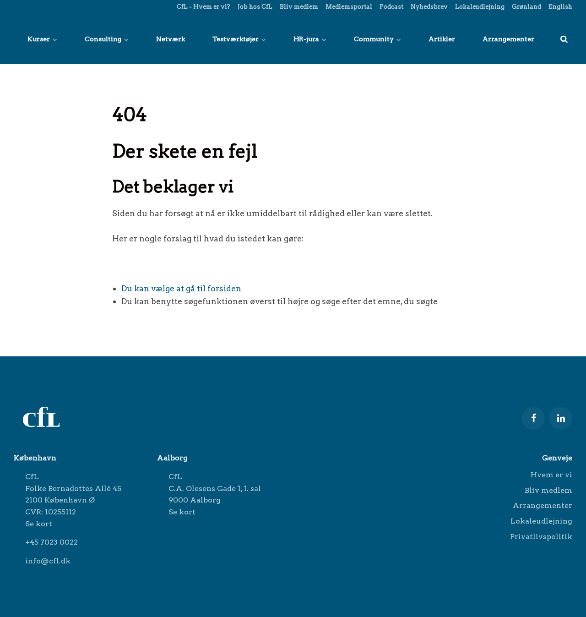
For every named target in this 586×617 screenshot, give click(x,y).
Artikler (442, 39)
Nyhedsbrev (428, 6)
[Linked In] (560, 418)
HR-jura (306, 39)
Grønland (525, 6)
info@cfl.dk (48, 561)
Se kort (38, 523)
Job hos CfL (254, 6)
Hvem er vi (551, 475)
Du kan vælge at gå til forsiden (181, 288)
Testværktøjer (236, 39)
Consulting (104, 39)
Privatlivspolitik (541, 536)
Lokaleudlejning (479, 6)
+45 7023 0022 (51, 542)
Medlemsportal (348, 6)
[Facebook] (533, 418)
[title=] (564, 39)
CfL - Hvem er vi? (202, 6)
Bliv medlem (298, 6)
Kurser (39, 39)
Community (374, 39)
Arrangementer (508, 39)
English (559, 6)
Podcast (390, 6)
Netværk (170, 39)
